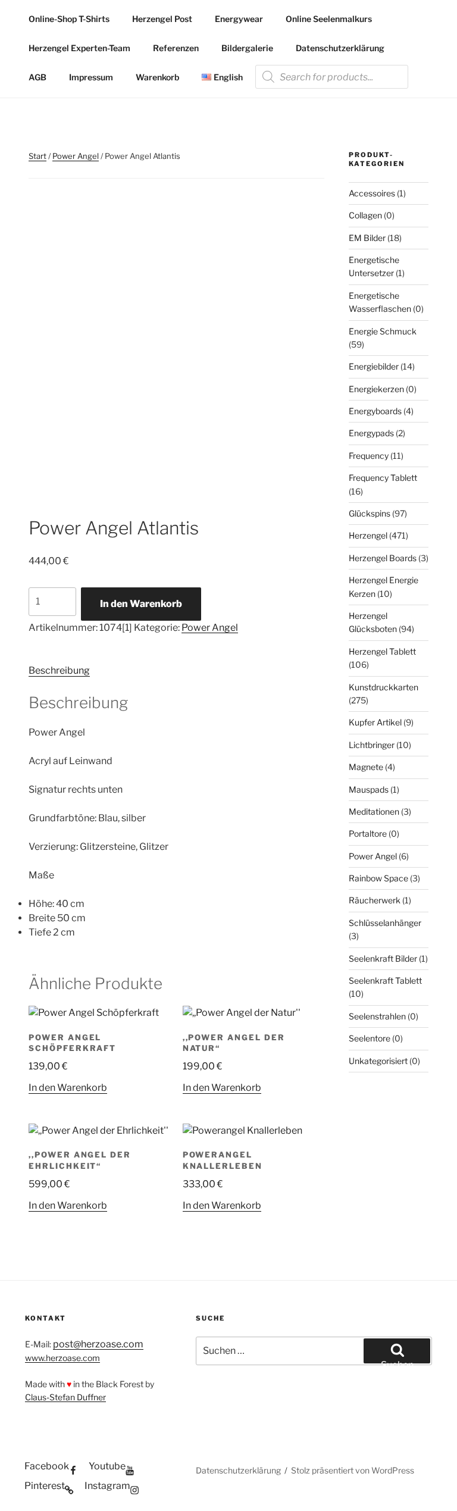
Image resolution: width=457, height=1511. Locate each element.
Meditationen (374, 811)
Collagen (365, 215)
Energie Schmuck (383, 331)
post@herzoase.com (98, 1344)
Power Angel (75, 156)
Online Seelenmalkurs (329, 19)
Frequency (369, 456)
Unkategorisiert (378, 1061)
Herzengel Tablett (382, 651)
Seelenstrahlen (377, 1016)
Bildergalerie (247, 48)
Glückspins (369, 513)
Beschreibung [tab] (59, 670)
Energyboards (375, 411)
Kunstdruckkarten (383, 687)
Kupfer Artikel (375, 722)
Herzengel (368, 535)
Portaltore (368, 833)
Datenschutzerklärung (340, 48)
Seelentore (369, 1038)
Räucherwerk (374, 900)
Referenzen (176, 48)
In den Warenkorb (141, 603)
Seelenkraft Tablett (385, 980)
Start (37, 156)
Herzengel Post (162, 19)
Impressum (91, 77)
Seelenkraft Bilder (383, 958)
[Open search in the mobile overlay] (331, 77)
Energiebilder (374, 366)
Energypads (371, 433)
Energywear (239, 19)
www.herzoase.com (62, 1358)
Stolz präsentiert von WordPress (352, 1470)
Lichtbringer (372, 745)
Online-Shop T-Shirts (69, 19)
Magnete (366, 767)
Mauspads (369, 789)
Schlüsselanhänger (385, 923)
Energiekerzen (376, 389)
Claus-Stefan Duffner (65, 1397)
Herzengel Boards (383, 558)
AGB (37, 77)
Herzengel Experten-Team (79, 48)
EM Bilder (367, 238)
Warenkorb (157, 77)
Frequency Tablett (383, 478)
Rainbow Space (378, 878)
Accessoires (372, 193)
